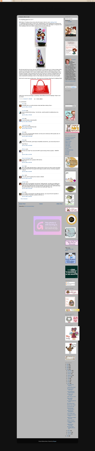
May (68, 381)
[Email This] (37, 99)
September (70, 375)
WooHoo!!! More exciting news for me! (71, 427)
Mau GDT (67, 154)
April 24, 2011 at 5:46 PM (27, 196)
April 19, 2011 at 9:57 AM (27, 128)
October (69, 373)
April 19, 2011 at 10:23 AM (27, 136)
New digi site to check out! (70, 389)
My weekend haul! (70, 403)
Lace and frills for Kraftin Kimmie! (71, 392)
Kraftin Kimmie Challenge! (70, 425)
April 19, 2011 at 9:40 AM (27, 121)
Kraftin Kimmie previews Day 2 (70, 409)
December (70, 370)
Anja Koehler (67, 144)
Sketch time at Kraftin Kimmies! (71, 418)
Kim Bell (67, 148)
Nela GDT (67, 152)
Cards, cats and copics (44, 8)
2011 (68, 369)
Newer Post (22, 203)
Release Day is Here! (71, 404)
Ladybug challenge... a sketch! (71, 422)
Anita (23, 132)
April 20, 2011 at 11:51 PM (27, 188)
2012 (68, 367)
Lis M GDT (67, 151)
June (69, 380)
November (70, 372)
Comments (69, 284)
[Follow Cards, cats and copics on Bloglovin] (70, 87)
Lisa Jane (24, 110)
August (69, 376)
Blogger (54, 441)
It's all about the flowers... (70, 385)
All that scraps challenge (70, 394)
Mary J (23, 175)
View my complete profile (70, 81)
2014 (68, 364)
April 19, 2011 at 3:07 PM (27, 162)
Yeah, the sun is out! (71, 396)
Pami (23, 103)
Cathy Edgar (67, 145)
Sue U (23, 166)
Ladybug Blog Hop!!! (71, 387)
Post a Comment (24, 198)
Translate (70, 21)
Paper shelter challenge (70, 399)
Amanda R (73, 59)
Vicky (23, 140)
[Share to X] (39, 99)
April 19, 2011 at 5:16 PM (27, 171)
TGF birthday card (71, 413)
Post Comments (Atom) (29, 206)
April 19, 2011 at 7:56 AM (27, 114)
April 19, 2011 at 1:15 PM (27, 154)
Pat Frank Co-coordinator (70, 137)
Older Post (59, 203)
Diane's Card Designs (26, 158)
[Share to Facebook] (40, 99)
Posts (68, 282)
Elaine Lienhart (68, 141)
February (69, 432)
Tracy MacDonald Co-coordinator (69, 139)
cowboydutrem (25, 125)
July (69, 378)
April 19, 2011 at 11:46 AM (27, 145)
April (69, 383)
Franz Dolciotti (68, 147)
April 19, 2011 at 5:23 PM (27, 178)
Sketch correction (70, 420)
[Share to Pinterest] (42, 99)
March (69, 430)
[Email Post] (35, 98)
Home (41, 203)
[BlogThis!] (38, 99)
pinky (23, 118)
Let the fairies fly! (70, 406)
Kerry (23, 192)
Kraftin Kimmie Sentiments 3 (70, 411)
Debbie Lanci (68, 142)
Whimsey (24, 149)
